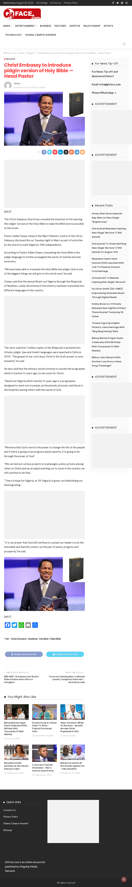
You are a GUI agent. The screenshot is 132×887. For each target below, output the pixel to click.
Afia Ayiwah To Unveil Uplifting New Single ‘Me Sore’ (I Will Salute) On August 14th (109, 248)
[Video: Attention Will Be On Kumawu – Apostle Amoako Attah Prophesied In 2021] (72, 712)
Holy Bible (43, 638)
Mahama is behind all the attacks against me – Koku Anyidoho (72, 765)
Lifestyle (74, 26)
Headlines (33, 638)
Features (60, 26)
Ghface (17, 83)
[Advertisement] (44, 184)
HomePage (42, 2)
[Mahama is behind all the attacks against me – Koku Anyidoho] (72, 752)
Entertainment (25, 26)
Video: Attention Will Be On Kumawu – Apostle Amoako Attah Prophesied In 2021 (72, 727)
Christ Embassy (19, 638)
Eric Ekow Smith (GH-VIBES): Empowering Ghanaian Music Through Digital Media (108, 293)
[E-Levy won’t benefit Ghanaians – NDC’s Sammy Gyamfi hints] (44, 753)
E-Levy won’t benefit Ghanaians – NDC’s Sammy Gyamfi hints (43, 767)
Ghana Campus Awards (40, 35)
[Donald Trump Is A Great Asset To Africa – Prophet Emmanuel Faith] (44, 712)
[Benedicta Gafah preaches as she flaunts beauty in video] (16, 752)
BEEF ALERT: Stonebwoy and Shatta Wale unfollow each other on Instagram (21, 679)
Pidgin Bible (55, 638)
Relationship (92, 26)
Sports (108, 26)
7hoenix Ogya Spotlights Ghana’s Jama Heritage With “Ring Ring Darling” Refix (108, 327)
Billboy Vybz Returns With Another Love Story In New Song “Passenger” (106, 361)
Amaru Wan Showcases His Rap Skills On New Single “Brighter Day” (107, 217)
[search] (124, 43)
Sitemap (7, 830)
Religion (10, 59)
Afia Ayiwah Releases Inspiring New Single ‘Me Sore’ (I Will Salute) (109, 232)
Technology (13, 35)
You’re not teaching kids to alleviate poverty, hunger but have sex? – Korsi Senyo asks (67, 679)
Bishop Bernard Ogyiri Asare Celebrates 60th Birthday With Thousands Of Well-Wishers (15, 728)
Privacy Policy (71, 2)
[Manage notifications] (124, 879)
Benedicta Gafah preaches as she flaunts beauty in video (16, 765)
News (6, 26)
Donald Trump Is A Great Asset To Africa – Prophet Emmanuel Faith (44, 727)
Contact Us (55, 2)
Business (45, 26)
